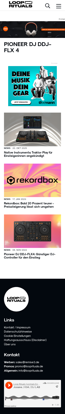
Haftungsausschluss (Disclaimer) (25, 339)
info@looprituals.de (30, 370)
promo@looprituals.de (29, 366)
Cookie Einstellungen (17, 335)
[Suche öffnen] (48, 6)
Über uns (10, 344)
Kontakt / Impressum (17, 327)
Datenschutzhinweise (18, 331)
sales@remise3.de (27, 362)
